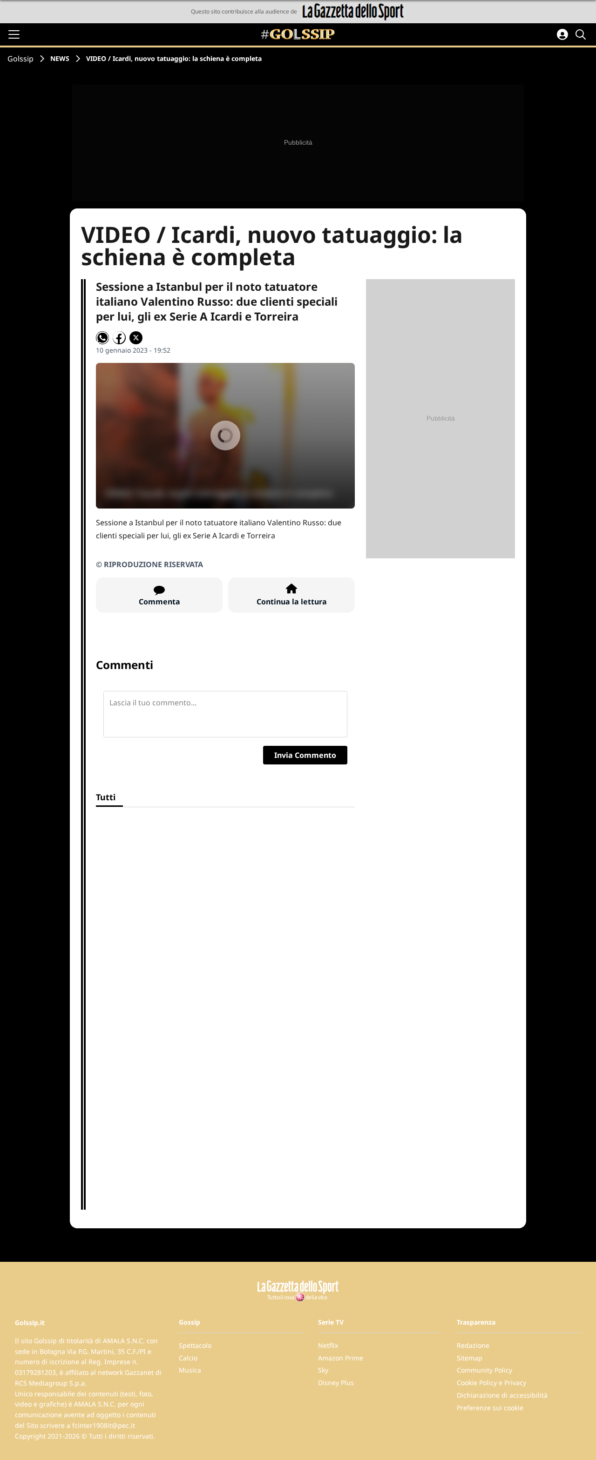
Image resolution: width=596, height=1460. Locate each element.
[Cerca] (582, 34)
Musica (190, 1370)
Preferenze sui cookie (490, 1407)
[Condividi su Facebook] (119, 337)
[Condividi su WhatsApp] (102, 337)
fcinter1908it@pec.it (103, 1425)
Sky (323, 1370)
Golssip (20, 59)
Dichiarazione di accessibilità (502, 1395)
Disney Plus (336, 1382)
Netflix (328, 1345)
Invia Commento (305, 755)
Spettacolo (195, 1345)
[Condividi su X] (135, 337)
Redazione (473, 1345)
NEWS (59, 58)
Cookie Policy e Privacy (491, 1382)
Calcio (188, 1357)
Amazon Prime (340, 1357)
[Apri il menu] (13, 34)
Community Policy (484, 1370)
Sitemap (469, 1357)
